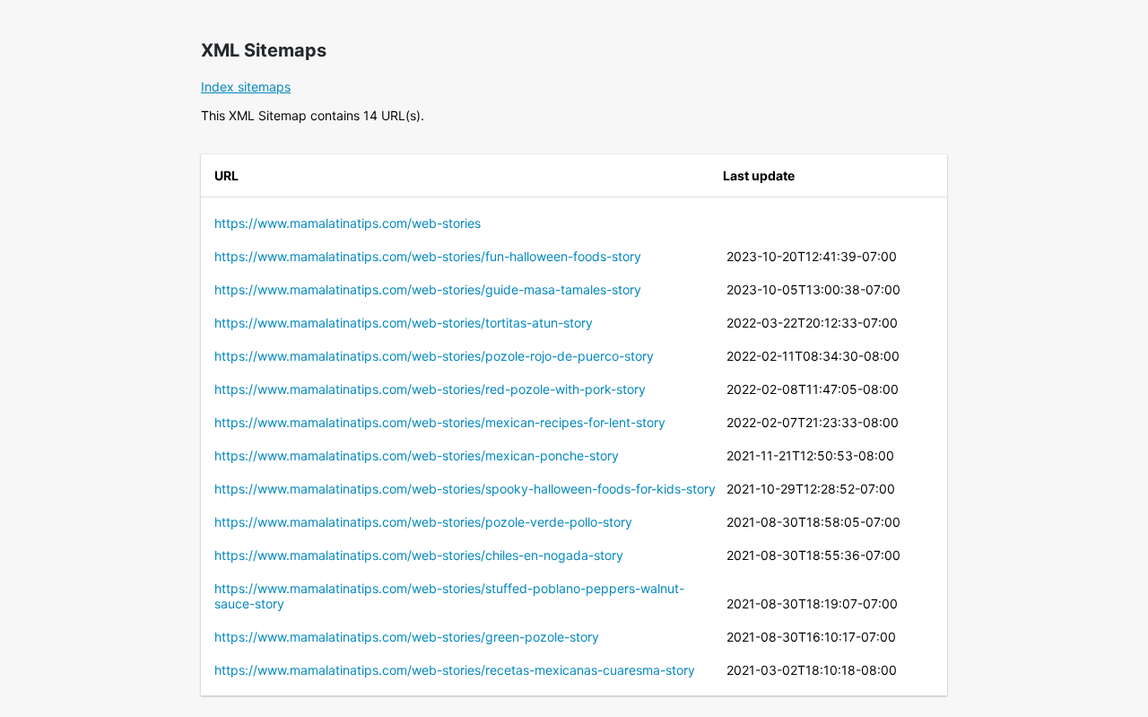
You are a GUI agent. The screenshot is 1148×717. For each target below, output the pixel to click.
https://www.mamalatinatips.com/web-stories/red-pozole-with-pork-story (430, 389)
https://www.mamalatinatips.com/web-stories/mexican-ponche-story (416, 455)
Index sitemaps (246, 86)
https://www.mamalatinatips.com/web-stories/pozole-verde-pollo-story (423, 521)
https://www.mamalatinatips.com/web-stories (347, 223)
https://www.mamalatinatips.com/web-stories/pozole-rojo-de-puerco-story (434, 355)
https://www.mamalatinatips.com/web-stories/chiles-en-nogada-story (418, 555)
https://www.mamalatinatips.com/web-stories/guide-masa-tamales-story (427, 289)
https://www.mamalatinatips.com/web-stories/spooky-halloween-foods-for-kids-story (465, 488)
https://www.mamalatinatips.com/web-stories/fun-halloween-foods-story (427, 256)
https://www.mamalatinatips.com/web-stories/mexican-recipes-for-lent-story (439, 422)
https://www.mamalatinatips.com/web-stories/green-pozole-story (406, 636)
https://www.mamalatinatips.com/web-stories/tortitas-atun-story (403, 322)
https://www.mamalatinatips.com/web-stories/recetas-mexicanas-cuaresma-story (454, 670)
